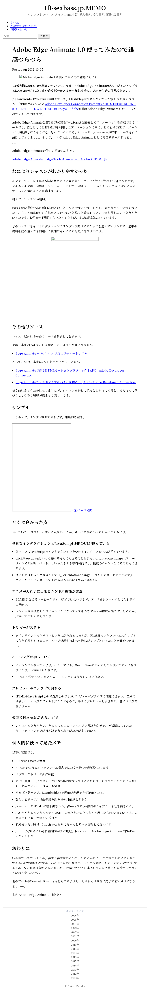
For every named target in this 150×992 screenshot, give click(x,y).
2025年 (75, 919)
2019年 (75, 944)
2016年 (75, 957)
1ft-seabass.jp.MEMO (75, 7)
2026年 (75, 915)
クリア (44, 36)
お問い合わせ (19, 29)
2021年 (75, 936)
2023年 (75, 928)
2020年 (75, 940)
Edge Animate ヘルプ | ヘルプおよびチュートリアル (51, 353)
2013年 (75, 969)
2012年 (75, 973)
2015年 (75, 961)
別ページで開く (84, 510)
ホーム (14, 22)
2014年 (75, 965)
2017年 (75, 953)
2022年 (75, 932)
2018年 (75, 949)
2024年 (75, 924)
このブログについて (23, 26)
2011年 (75, 978)
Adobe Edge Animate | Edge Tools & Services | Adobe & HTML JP (59, 159)
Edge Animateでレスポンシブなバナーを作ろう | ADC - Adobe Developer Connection (76, 382)
